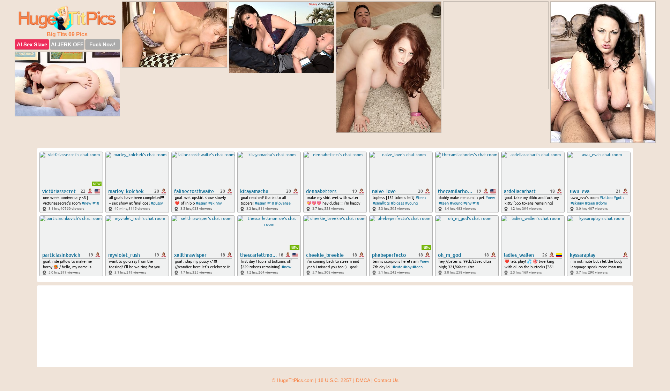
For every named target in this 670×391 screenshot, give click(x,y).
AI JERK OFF (67, 44)
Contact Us (386, 380)
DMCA (363, 380)
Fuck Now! (102, 44)
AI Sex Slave (32, 44)
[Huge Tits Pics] (67, 18)
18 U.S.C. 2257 (335, 380)
